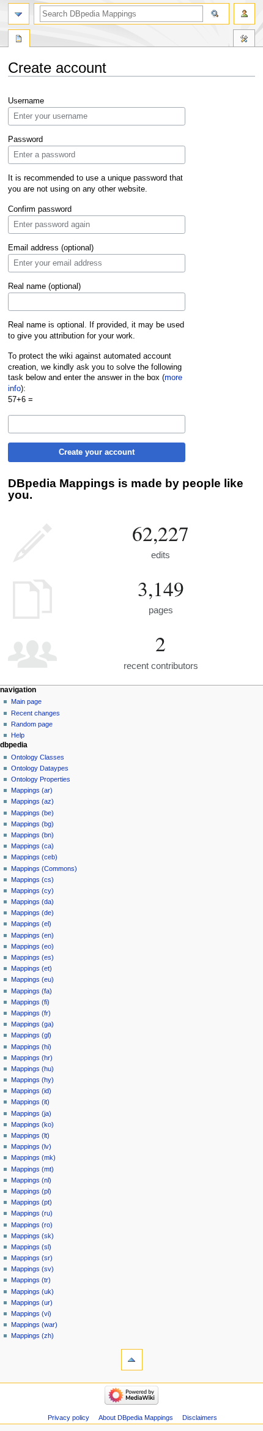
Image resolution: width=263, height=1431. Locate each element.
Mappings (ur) (32, 1302)
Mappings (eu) (32, 979)
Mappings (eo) (32, 946)
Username (26, 101)
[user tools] (244, 13)
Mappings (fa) (31, 991)
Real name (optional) (44, 286)
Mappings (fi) (30, 1002)
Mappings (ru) (32, 1213)
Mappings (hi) (31, 1046)
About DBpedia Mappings (135, 1417)
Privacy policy (68, 1417)
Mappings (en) (32, 935)
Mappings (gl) (31, 1035)
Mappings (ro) (32, 1224)
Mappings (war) (34, 1324)
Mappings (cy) (32, 890)
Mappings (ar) (32, 790)
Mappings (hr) (32, 1057)
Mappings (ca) (32, 846)
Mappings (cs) (32, 879)
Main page (26, 701)
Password (25, 139)
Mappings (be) (32, 812)
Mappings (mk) (33, 1157)
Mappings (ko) (32, 1124)
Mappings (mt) (32, 1169)
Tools (244, 40)
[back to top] (132, 1359)
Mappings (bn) (32, 835)
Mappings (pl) (31, 1191)
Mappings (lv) (31, 1146)
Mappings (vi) (31, 1313)
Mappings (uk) (32, 1291)
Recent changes (35, 713)
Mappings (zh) (32, 1335)
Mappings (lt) (30, 1135)
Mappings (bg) (32, 824)
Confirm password (40, 209)
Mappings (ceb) (34, 857)
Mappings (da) (32, 901)
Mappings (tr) (31, 1279)
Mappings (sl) (31, 1246)
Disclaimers (199, 1417)
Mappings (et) (31, 968)
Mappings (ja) (31, 1113)
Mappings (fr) (31, 1013)
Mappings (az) (32, 801)
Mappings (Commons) (44, 868)
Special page (19, 40)
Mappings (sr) (32, 1257)
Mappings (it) (30, 1101)
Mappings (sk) (32, 1235)
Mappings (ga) (32, 1024)
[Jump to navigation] (18, 13)
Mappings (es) (32, 957)
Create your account (97, 452)
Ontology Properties (40, 779)
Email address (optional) (51, 248)
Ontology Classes (37, 757)
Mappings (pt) (31, 1202)
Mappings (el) (31, 923)
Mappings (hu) (32, 1068)
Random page (32, 724)
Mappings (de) (32, 912)
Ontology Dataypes (40, 768)
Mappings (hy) (32, 1079)
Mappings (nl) (31, 1180)
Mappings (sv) (32, 1268)
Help (17, 735)
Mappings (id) (31, 1090)
